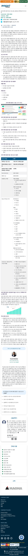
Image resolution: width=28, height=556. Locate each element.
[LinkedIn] (8, 539)
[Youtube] (11, 539)
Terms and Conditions (6, 514)
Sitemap (3, 532)
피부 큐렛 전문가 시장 (8, 27)
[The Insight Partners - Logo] (6, 6)
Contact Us (3, 501)
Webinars (3, 528)
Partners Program (5, 527)
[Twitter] (5, 539)
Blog (2, 530)
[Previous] (11, 439)
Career (2, 503)
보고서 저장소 (7, 25)
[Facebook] (2, 539)
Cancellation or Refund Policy (8, 516)
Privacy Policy (4, 512)
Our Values (3, 519)
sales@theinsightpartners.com (16, 551)
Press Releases (4, 525)
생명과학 (14, 25)
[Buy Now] (21, 1)
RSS (2, 505)
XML (2, 506)
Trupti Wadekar (14, 358)
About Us (3, 500)
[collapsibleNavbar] (25, 6)
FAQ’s (2, 517)
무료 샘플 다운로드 (6, 1)
